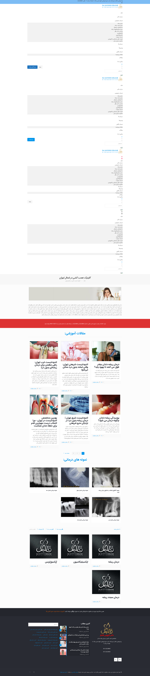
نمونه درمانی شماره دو (114, 520)
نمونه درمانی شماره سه (51, 490)
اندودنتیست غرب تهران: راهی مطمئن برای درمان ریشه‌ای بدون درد (46, 365)
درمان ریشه (113, 562)
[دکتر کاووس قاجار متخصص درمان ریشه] (112, 8)
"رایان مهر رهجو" (63, 672)
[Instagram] (34, 672)
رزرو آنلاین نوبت (32, 67)
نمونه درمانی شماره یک (82, 520)
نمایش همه (116, 529)
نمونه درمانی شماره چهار (82, 490)
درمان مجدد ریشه (110, 597)
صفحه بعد (67, 453)
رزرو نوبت (31, 139)
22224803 (81, 324)
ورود (40, 67)
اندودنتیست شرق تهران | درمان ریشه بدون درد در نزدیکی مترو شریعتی (76, 420)
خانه (84, 281)
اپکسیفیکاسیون (80, 562)
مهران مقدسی (75, 672)
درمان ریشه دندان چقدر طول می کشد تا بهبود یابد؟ (106, 366)
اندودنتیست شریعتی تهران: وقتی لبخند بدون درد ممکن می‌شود (75, 367)
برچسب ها (49, 529)
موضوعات (40, 529)
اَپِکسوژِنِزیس (51, 562)
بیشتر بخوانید (96, 382)
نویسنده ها (59, 529)
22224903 (75, 324)
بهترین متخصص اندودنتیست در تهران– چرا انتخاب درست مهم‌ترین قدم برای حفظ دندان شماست (44, 422)
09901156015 (53, 324)
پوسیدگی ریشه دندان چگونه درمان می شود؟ (108, 419)
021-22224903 (106, 652)
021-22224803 (106, 649)
